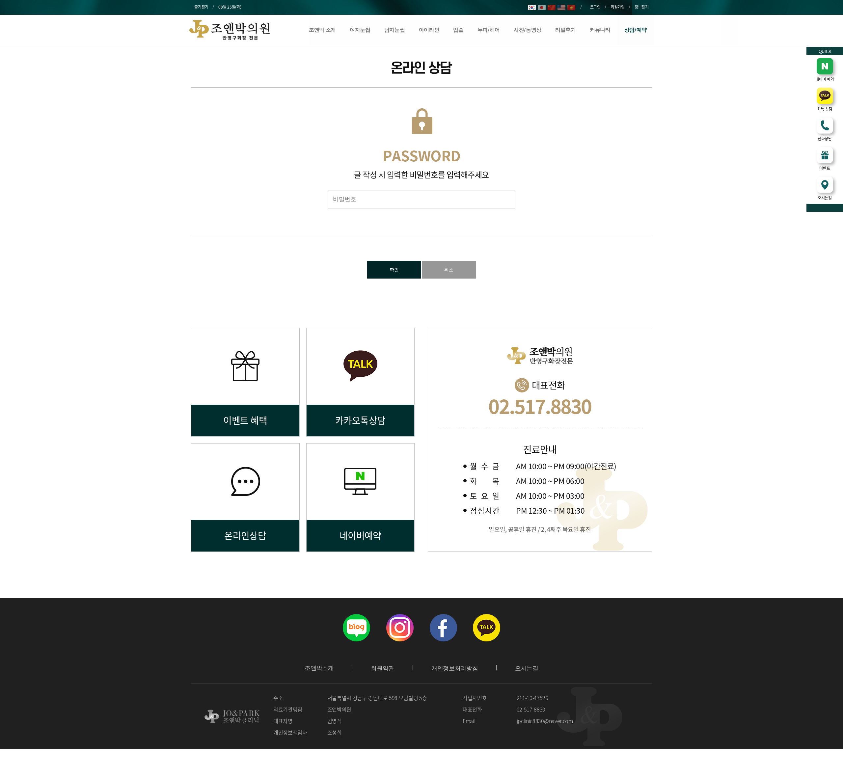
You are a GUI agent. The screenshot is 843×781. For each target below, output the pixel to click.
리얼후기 (565, 30)
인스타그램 (400, 627)
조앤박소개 (319, 668)
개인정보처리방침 (454, 668)
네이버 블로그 (356, 627)
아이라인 (429, 30)
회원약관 (382, 668)
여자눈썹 (360, 30)
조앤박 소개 (322, 30)
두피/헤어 (488, 30)
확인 (394, 269)
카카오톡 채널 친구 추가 (487, 627)
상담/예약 (635, 30)
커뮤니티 (600, 30)
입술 (458, 30)
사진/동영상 (527, 30)
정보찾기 (642, 7)
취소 (448, 269)
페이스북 (443, 627)
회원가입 (618, 7)
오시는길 (526, 668)
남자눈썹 (394, 30)
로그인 (595, 7)
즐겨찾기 (201, 7)
